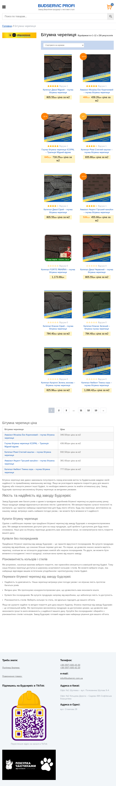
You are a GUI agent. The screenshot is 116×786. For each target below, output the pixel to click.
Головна (7, 26)
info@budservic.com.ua (71, 678)
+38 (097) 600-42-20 (70, 667)
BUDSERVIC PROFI (56, 5)
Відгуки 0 (63, 266)
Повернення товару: (12, 676)
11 (81, 410)
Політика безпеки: (11, 667)
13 (96, 410)
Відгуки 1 (63, 86)
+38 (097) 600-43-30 (70, 665)
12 (88, 410)
